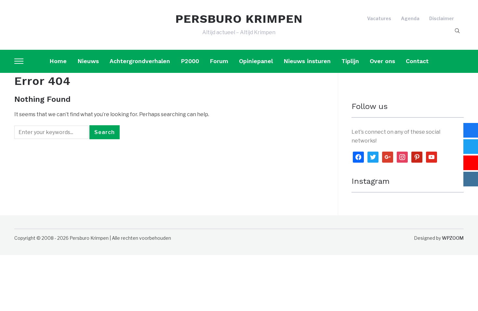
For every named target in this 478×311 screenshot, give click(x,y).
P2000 (190, 61)
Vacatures (379, 18)
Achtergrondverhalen (140, 61)
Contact (417, 61)
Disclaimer (441, 18)
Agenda (410, 18)
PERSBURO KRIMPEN (239, 19)
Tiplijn (350, 61)
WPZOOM (453, 238)
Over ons (382, 61)
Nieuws (88, 61)
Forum (219, 61)
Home (58, 61)
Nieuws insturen (307, 61)
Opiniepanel (256, 61)
